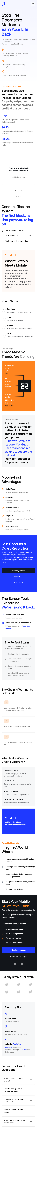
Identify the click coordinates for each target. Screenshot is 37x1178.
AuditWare (17, 1044)
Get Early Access (18, 571)
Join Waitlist (18, 576)
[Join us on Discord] (15, 964)
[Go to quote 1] (16, 196)
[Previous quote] (15, 190)
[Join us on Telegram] (22, 964)
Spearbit (24, 1050)
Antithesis (8, 1047)
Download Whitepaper (18, 956)
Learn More (18, 582)
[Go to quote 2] (18, 196)
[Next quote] (21, 190)
